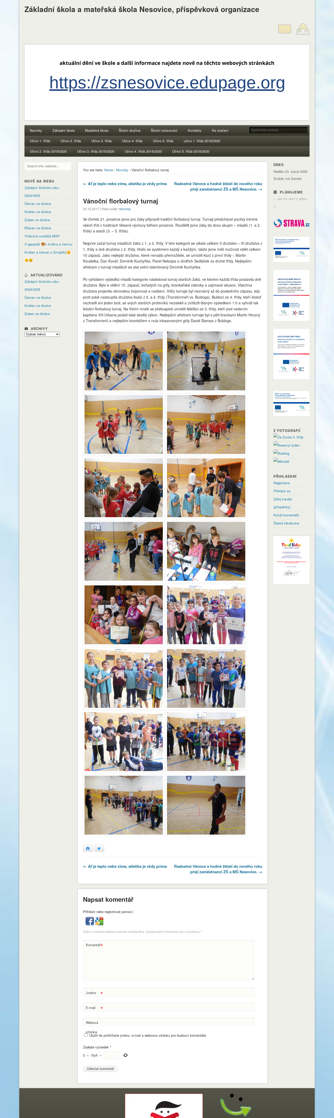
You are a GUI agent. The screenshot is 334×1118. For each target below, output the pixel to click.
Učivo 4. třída (132, 140)
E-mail (94, 1008)
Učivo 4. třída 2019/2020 (143, 151)
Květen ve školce (38, 211)
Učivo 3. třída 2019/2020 (95, 151)
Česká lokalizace (286, 523)
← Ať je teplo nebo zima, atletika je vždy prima (125, 183)
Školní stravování (164, 130)
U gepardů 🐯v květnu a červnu (48, 244)
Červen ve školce (38, 203)
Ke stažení (220, 130)
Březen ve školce (38, 227)
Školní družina (129, 130)
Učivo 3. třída (101, 140)
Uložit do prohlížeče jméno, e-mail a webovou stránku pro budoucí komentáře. (148, 1035)
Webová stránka (92, 1027)
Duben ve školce (37, 219)
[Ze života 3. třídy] (288, 437)
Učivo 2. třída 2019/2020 (48, 151)
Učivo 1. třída (40, 140)
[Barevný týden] (286, 445)
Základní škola (63, 130)
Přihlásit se (281, 490)
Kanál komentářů (286, 514)
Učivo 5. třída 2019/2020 (190, 151)
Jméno (94, 993)
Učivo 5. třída (163, 140)
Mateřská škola (96, 130)
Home (108, 169)
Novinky (36, 130)
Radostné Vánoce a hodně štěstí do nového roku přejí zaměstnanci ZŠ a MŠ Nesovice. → (218, 186)
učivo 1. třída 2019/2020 (202, 140)
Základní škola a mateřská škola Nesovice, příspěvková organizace (142, 9)
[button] (90, 923)
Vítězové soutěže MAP (42, 235)
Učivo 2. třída (71, 140)
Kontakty (194, 130)
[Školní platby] (302, 34)
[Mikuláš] (281, 461)
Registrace (281, 482)
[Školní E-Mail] (284, 34)
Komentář (94, 946)
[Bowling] (281, 453)
